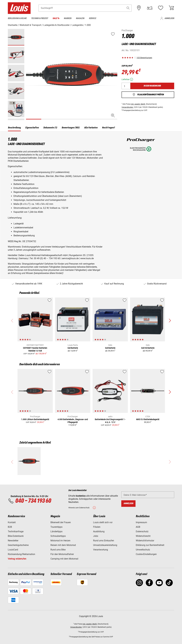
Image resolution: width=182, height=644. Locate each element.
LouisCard (13, 549)
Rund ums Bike (58, 549)
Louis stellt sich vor (102, 522)
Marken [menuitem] (67, 18)
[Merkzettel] (160, 8)
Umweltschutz (143, 549)
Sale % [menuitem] (56, 18)
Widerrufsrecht (143, 536)
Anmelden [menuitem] (169, 18)
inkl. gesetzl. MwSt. (138, 104)
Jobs (95, 536)
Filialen (96, 527)
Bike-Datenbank (16, 536)
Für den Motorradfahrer (62, 554)
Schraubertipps (58, 536)
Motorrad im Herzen (60, 540)
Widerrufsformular (145, 540)
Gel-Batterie (73, 348)
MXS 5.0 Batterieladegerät (147, 419)
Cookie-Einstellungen (146, 554)
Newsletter (13, 540)
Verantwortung (100, 549)
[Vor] (114, 74)
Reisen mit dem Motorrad (63, 545)
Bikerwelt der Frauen (60, 522)
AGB (138, 527)
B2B (10, 527)
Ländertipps (56, 531)
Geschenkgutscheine (18, 545)
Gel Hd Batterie (147, 348)
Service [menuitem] (92, 18)
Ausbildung (99, 531)
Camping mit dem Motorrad (64, 558)
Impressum (141, 522)
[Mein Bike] (150, 8)
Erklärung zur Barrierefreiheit (150, 545)
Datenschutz (142, 531)
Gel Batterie (110, 348)
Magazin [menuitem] (80, 18)
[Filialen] (139, 8)
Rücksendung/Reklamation (21, 554)
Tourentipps (56, 527)
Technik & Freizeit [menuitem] (39, 18)
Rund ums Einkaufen (103, 540)
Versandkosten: (128, 107)
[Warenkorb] (171, 8)
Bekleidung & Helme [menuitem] (17, 18)
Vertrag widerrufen (17, 558)
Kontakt (12, 522)
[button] (128, 8)
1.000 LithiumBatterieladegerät (35, 419)
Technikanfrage (15, 531)
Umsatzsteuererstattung (105, 545)
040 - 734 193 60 (33, 501)
